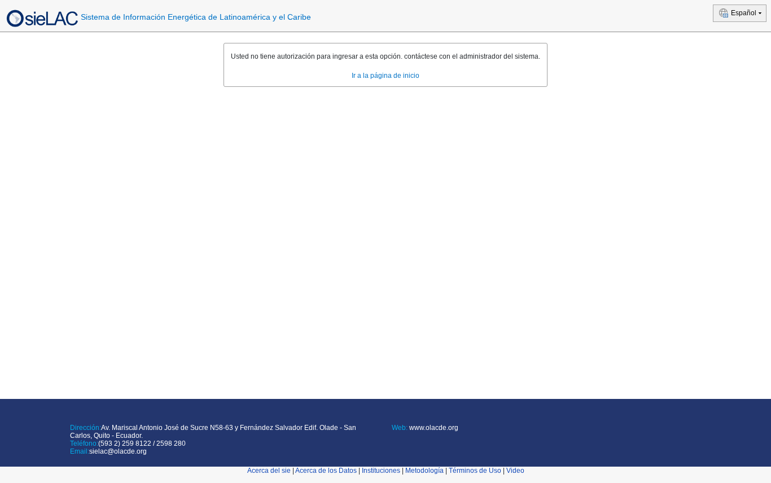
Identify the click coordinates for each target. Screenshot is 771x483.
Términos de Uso (475, 471)
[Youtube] (421, 441)
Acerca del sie (269, 471)
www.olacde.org (433, 428)
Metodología (424, 471)
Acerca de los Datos (326, 471)
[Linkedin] (410, 441)
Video (515, 471)
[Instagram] (441, 441)
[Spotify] (431, 441)
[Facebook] (394, 441)
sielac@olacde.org (118, 451)
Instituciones (381, 471)
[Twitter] (400, 441)
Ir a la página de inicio (385, 76)
